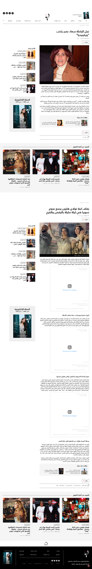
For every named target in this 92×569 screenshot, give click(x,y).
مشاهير (72, 21)
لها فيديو (18, 21)
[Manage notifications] (88, 566)
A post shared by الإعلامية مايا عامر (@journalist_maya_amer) (69, 308)
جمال (65, 21)
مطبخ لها (10, 21)
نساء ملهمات (57, 21)
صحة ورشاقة (28, 21)
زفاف (57, 485)
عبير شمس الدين (77, 485)
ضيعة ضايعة (62, 485)
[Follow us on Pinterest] (12, 13)
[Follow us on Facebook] (54, 560)
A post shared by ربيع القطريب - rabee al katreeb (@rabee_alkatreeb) (69, 369)
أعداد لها (58, 563)
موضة (80, 21)
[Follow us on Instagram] (9, 13)
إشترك (30, 563)
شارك (86, 42)
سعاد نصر (85, 137)
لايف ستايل (38, 21)
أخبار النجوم (82, 25)
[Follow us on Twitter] (4, 13)
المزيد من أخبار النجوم (81, 146)
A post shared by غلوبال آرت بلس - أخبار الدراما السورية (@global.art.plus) (69, 434)
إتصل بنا (46, 563)
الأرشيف (23, 563)
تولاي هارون (84, 485)
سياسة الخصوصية (37, 563)
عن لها (52, 563)
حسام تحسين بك (69, 485)
